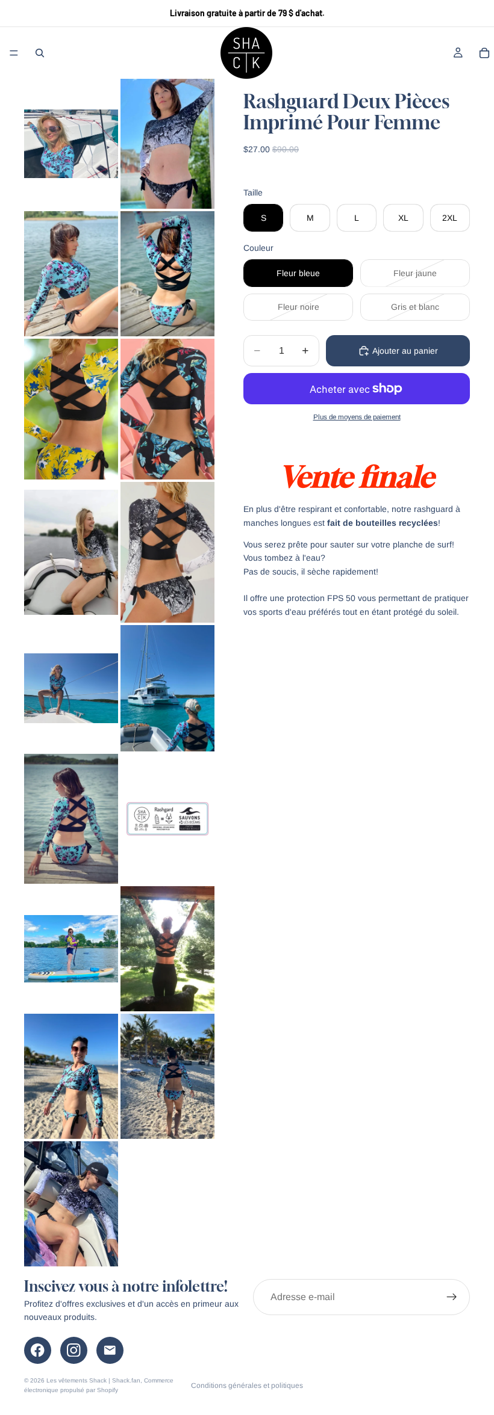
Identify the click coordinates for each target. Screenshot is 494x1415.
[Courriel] (110, 1350)
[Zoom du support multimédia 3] (71, 273)
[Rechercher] (40, 53)
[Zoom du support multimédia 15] (71, 1076)
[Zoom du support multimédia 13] (71, 948)
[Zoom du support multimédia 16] (167, 1076)
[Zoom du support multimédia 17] (71, 1203)
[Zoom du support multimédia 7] (71, 552)
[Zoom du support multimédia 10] (167, 688)
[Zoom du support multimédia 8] (167, 552)
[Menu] (14, 53)
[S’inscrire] (451, 1297)
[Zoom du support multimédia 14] (167, 948)
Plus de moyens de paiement (357, 417)
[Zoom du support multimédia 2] (167, 144)
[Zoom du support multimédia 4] (167, 273)
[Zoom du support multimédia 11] (71, 819)
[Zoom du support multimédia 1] (71, 144)
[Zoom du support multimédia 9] (71, 688)
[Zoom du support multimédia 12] (167, 819)
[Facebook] (37, 1350)
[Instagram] (73, 1350)
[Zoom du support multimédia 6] (167, 409)
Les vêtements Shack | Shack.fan (93, 1380)
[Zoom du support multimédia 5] (71, 409)
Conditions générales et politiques (247, 1385)
